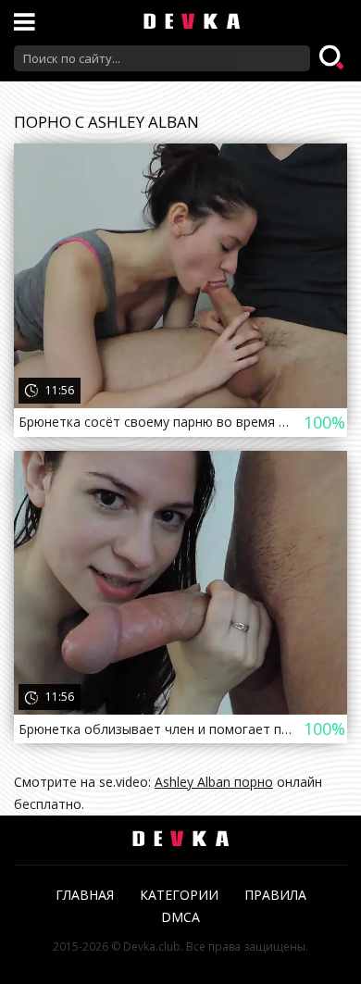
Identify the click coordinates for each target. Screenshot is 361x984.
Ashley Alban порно (214, 782)
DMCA (180, 917)
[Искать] (333, 58)
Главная (85, 894)
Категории (179, 894)
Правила (275, 894)
